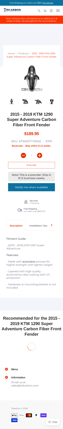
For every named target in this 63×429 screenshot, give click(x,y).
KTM (49, 141)
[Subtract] (23, 155)
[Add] (39, 155)
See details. (48, 3)
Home (11, 53)
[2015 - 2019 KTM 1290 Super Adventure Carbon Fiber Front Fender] (11, 101)
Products (23, 53)
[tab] (16, 226)
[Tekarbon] (12, 10)
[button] (39, 10)
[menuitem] (39, 10)
